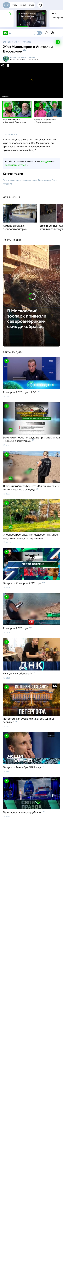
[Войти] (52, 32)
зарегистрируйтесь (16, 165)
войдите (46, 161)
